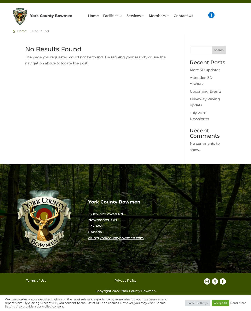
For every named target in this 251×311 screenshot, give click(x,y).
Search (219, 50)
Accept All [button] (220, 303)
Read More (238, 303)
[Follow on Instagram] (207, 281)
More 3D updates (205, 70)
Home (93, 16)
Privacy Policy (125, 280)
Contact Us (183, 16)
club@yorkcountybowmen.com (116, 238)
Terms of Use (36, 280)
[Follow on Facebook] (211, 15)
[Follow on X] (215, 281)
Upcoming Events (205, 91)
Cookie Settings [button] (197, 303)
